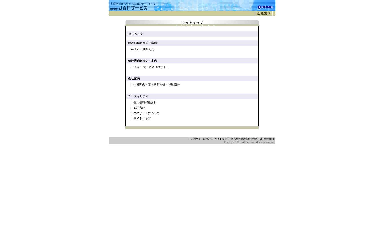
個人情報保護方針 (145, 102)
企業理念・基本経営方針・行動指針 (157, 84)
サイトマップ (142, 118)
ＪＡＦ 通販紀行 (144, 49)
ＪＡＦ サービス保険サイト (151, 67)
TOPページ (135, 34)
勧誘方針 (139, 107)
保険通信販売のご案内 (142, 60)
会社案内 (134, 78)
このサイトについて (147, 113)
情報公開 (269, 139)
